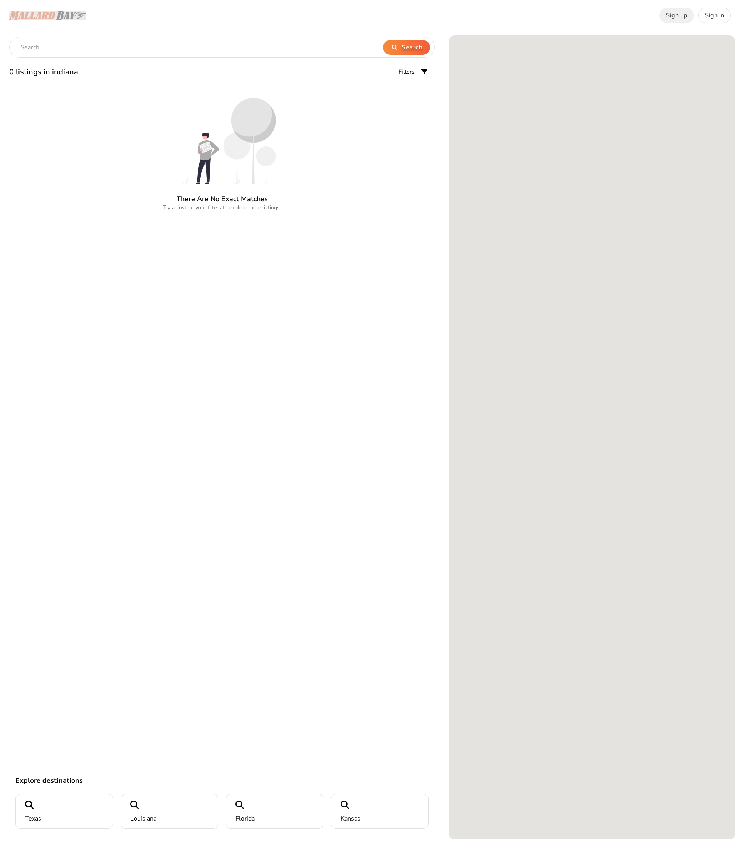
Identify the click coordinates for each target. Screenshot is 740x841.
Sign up (676, 15)
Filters (406, 72)
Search (412, 47)
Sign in (714, 15)
